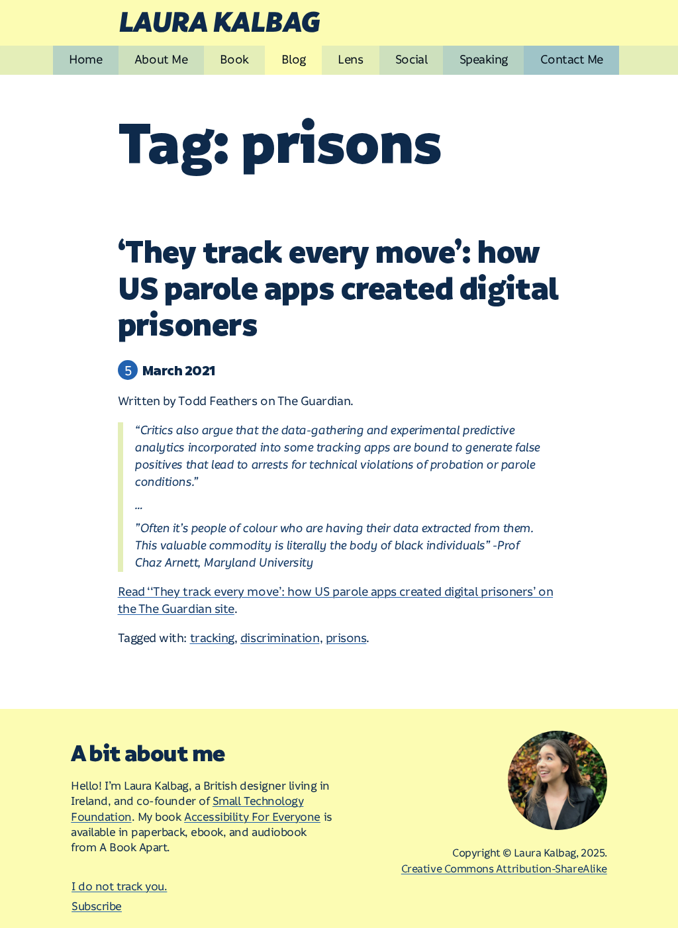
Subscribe (97, 906)
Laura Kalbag (218, 23)
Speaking (484, 60)
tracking (212, 638)
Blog (293, 60)
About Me (160, 60)
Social (411, 60)
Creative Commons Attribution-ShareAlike (504, 869)
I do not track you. (119, 887)
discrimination (280, 638)
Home (85, 60)
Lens (350, 60)
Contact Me (571, 60)
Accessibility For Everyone (252, 817)
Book (234, 60)
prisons (346, 638)
